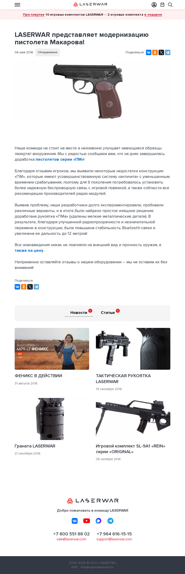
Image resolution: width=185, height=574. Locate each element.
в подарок (153, 14)
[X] (161, 52)
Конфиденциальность (97, 567)
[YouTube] (86, 520)
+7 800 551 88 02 (71, 534)
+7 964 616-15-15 (114, 534)
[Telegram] (167, 52)
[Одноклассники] (155, 52)
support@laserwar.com (114, 539)
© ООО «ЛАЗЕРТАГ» (102, 563)
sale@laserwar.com (71, 539)
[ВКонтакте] (148, 52)
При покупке (33, 14)
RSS (75, 567)
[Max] (98, 520)
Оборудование (48, 52)
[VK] (74, 520)
